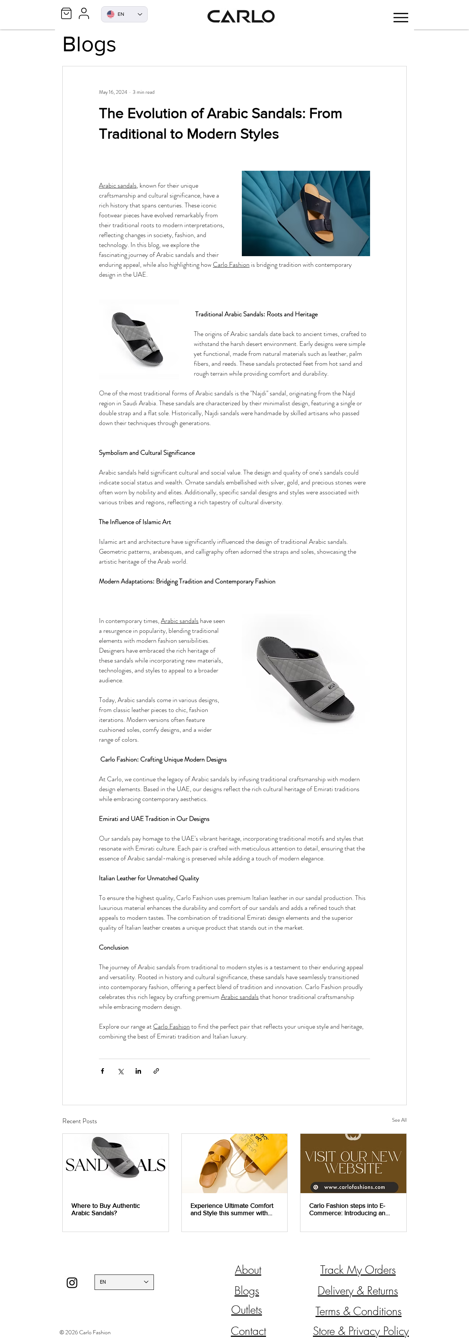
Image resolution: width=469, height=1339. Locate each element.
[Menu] (400, 17)
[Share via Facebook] (102, 1070)
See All (399, 1120)
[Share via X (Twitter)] (120, 1070)
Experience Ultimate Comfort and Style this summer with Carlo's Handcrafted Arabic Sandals (232, 1209)
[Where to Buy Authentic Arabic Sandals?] (116, 1163)
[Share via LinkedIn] (138, 1070)
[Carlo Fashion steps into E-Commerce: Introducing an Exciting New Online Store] (353, 1163)
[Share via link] (156, 1070)
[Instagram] (72, 1283)
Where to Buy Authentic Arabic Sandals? (105, 1209)
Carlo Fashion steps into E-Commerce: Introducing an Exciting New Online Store (347, 1209)
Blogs (89, 44)
